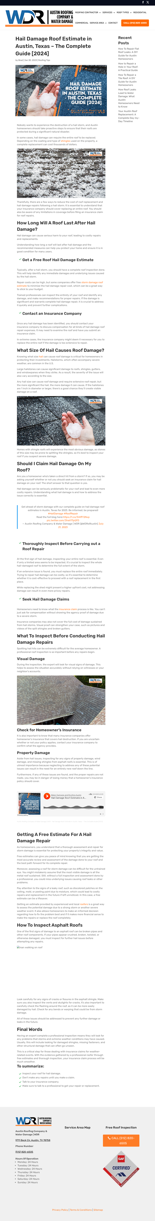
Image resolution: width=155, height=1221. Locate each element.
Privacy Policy (60, 1209)
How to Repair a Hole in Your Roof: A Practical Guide (128, 67)
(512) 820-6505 (24, 1151)
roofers (84, 904)
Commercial (81, 23)
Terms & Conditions (81, 1209)
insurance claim (68, 609)
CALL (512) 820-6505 (123, 1140)
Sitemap (98, 1209)
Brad (20, 60)
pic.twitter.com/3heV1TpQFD (63, 520)
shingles (65, 140)
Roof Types (123, 12)
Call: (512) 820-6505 (135, 23)
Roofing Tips (44, 60)
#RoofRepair (71, 513)
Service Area (97, 23)
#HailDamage (55, 513)
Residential (140, 12)
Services (107, 12)
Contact (113, 23)
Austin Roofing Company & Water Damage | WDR (34, 822)
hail (41, 356)
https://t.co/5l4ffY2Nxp (76, 517)
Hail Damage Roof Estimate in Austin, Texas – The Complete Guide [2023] (77, 822)
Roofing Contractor (86, 12)
